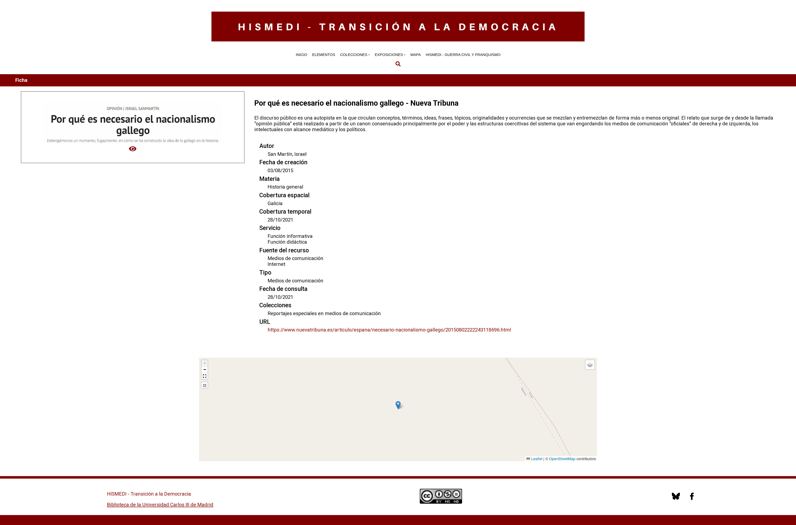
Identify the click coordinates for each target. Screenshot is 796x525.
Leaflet (536, 458)
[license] (676, 498)
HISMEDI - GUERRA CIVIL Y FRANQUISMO (463, 55)
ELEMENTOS (323, 55)
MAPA (415, 55)
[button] (398, 405)
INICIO (301, 55)
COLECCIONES (353, 55)
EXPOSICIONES (389, 55)
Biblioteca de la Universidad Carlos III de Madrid (160, 505)
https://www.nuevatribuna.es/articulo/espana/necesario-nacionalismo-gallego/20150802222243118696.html (389, 330)
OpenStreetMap (562, 458)
